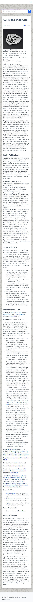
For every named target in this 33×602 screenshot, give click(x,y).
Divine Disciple (14, 471)
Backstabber (22, 476)
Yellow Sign (21, 466)
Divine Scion (21, 471)
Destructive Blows (8, 477)
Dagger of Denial (16, 458)
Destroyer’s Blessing (14, 453)
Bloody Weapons (12, 449)
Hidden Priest (7, 314)
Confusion (9, 499)
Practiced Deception (16, 483)
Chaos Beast (21, 511)
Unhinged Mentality (22, 485)
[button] (31, 2)
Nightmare (9, 503)
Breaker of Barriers (16, 451)
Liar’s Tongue (11, 479)
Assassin (16, 463)
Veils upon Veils (7, 487)
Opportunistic (19, 479)
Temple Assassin (20, 314)
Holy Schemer (18, 477)
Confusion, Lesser (11, 493)
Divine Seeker (14, 472)
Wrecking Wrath (17, 487)
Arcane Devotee (18, 469)
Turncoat (12, 316)
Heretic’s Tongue (12, 466)
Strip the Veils (12, 485)
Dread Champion (15, 312)
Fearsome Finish (8, 455)
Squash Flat (26, 455)
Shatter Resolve (17, 455)
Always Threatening (12, 476)
